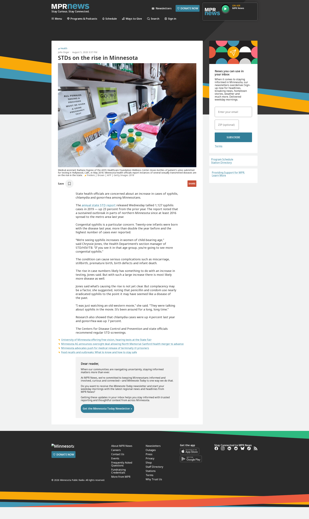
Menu (58, 18)
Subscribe (233, 137)
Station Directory (221, 162)
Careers (116, 450)
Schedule (111, 18)
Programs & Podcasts (83, 18)
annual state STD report (98, 205)
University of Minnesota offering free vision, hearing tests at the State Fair (106, 339)
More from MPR (120, 476)
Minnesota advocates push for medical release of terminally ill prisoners (105, 348)
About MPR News (121, 446)
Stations (151, 471)
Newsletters (153, 446)
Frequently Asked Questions (121, 464)
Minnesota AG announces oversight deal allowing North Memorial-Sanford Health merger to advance (122, 344)
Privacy (150, 458)
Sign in (172, 18)
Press (149, 454)
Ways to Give (134, 18)
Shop (149, 462)
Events (115, 458)
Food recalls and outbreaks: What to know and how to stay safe (99, 352)
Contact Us (117, 454)
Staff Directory (154, 467)
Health (63, 48)
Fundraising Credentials (118, 471)
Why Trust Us (154, 479)
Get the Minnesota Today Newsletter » (107, 408)
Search (155, 18)
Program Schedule (222, 159)
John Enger (63, 52)
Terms (218, 146)
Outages (151, 450)
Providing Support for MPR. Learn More (228, 174)
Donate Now (187, 8)
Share (191, 183)
